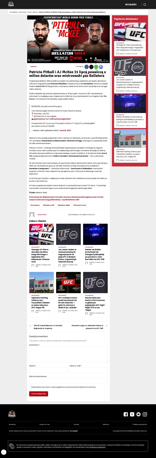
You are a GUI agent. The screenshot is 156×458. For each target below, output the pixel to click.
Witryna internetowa (37, 376)
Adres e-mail (76, 366)
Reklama (106, 424)
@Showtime (39, 119)
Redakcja (12, 424)
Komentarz (34, 345)
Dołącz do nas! (44, 424)
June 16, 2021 (65, 130)
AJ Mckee (36, 205)
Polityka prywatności (140, 424)
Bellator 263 (49, 205)
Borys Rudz (42, 215)
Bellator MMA (64, 205)
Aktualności (130, 4)
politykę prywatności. (98, 447)
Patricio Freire (80, 205)
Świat (30, 12)
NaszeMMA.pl (14, 12)
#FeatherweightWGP (61, 119)
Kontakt (76, 424)
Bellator (35, 12)
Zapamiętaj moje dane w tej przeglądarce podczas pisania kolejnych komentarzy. (63, 387)
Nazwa (32, 366)
